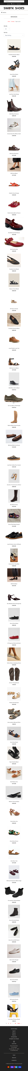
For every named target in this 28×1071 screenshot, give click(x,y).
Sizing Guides (14, 1036)
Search (14, 1031)
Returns (14, 1034)
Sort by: (5, 32)
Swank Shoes (11, 1063)
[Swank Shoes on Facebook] (14, 1042)
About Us (14, 1057)
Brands (14, 17)
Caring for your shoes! (14, 1038)
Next (19, 1023)
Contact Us (14, 1060)
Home (14, 1055)
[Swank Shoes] (14, 8)
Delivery (14, 1033)
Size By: (5, 26)
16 (15, 1023)
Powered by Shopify (18, 1063)
